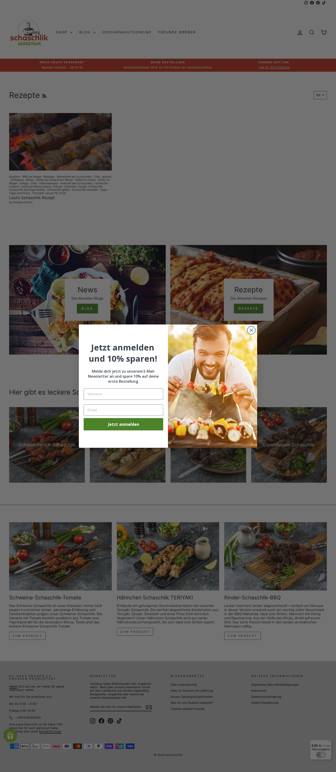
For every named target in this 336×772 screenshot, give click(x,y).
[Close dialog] (251, 330)
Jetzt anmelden (123, 424)
